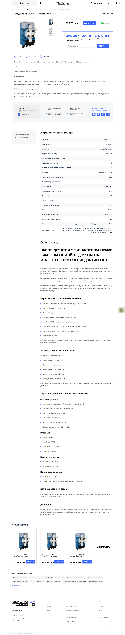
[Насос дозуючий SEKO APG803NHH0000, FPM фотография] (29, 35)
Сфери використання (71, 625)
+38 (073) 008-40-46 (17, 615)
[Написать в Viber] (93, 114)
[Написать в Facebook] (98, 114)
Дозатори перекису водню (95, 581)
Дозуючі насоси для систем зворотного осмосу (74, 581)
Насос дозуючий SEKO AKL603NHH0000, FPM (77, 555)
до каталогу (103, 547)
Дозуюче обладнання (32, 9)
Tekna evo (41, 9)
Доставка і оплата (103, 617)
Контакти (49, 613)
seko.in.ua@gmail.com (26, 115)
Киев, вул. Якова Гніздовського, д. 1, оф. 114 (20, 619)
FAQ (99, 621)
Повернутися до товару (22, 134)
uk (109, 3)
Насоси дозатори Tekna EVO (20, 577)
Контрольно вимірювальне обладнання (75, 613)
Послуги (100, 606)
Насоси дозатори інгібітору (37, 581)
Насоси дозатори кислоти (53, 581)
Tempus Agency (29, 633)
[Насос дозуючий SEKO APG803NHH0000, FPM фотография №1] (51, 32)
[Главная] (12, 9)
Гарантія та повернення (104, 613)
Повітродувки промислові (72, 610)
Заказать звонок (101, 46)
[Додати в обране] (106, 14)
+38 (98, 3)
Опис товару (18, 140)
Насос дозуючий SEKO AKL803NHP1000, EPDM (20, 555)
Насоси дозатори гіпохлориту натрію (76, 577)
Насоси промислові (20, 9)
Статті (48, 610)
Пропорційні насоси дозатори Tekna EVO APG (42, 577)
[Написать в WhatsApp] (103, 114)
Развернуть (15, 585)
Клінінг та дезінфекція (71, 617)
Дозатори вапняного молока (95, 577)
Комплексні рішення (70, 621)
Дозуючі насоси (60, 577)
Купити (86, 23)
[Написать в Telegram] (108, 114)
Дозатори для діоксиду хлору (20, 581)
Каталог (25, 3)
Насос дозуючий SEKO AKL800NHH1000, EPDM (49, 555)
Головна (49, 606)
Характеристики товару (21, 137)
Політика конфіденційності (105, 625)
